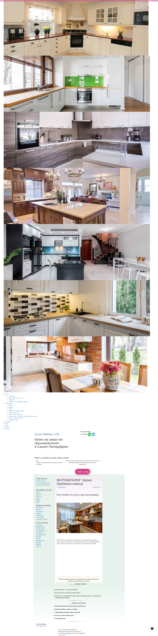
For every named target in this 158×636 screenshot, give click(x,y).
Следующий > (97, 487)
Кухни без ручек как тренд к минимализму (67, 592)
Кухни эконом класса (42, 485)
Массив (38, 494)
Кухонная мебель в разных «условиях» (66, 609)
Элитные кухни (41, 481)
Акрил (38, 492)
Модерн (38, 542)
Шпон (38, 498)
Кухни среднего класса (43, 483)
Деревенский (40, 527)
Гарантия (11, 400)
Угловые (38, 513)
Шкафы (11, 407)
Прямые (38, 509)
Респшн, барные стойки (16, 418)
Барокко (38, 537)
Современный (40, 531)
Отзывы (7, 427)
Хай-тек (38, 546)
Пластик (38, 496)
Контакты (8, 422)
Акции (7, 425)
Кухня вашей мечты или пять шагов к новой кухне (70, 606)
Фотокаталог (9, 403)
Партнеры (12, 396)
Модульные (40, 515)
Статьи (7, 429)
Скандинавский (41, 535)
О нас (7, 394)
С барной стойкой (41, 519)
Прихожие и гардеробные (16, 411)
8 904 (85, 432)
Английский (39, 533)
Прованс (38, 544)
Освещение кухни (60, 618)
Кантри (38, 539)
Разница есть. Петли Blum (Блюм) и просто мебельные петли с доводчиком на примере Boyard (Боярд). (78, 596)
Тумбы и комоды (14, 412)
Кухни (10, 405)
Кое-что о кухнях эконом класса (64, 615)
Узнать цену (82, 471)
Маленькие (39, 507)
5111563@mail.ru (41, 626)
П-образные (40, 511)
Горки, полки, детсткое (15, 414)
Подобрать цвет (13, 420)
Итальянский (40, 529)
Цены (6, 423)
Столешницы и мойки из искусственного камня (23, 416)
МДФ (37, 502)
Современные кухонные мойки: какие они (67, 612)
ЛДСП (38, 500)
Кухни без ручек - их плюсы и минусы (66, 589)
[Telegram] (93, 434)
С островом (39, 517)
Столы (11, 409)
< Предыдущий (61, 487)
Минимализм (40, 540)
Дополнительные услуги (16, 398)
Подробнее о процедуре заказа (18, 401)
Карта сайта (61, 635)
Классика (39, 525)
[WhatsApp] (89, 434)
